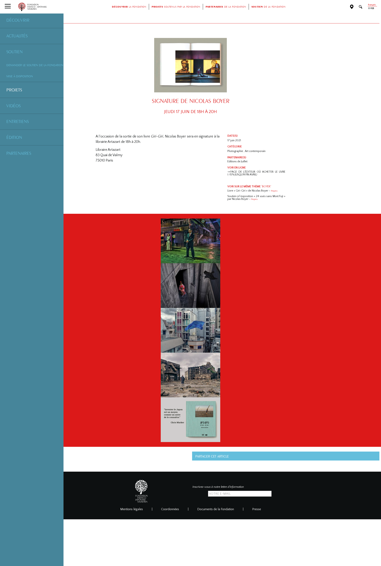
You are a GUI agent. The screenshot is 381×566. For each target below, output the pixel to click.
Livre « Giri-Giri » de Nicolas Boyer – (252, 190)
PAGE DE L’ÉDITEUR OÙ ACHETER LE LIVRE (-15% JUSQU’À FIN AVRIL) (256, 173)
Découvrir (17, 20)
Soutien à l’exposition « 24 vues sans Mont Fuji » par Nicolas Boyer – (256, 197)
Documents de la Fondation (215, 509)
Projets (14, 89)
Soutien (14, 51)
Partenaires (18, 153)
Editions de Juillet (237, 161)
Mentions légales (131, 509)
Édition (14, 137)
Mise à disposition (19, 76)
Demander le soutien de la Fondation (34, 65)
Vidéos (13, 105)
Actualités (17, 35)
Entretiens (17, 121)
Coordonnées (170, 509)
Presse (256, 509)
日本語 (371, 8)
